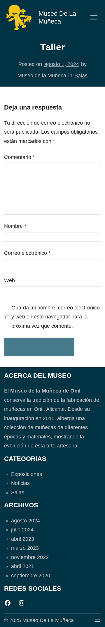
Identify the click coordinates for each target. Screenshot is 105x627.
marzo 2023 (25, 548)
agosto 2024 (25, 521)
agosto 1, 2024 (61, 64)
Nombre (15, 226)
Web (9, 280)
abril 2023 (22, 539)
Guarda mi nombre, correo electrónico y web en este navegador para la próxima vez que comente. (55, 317)
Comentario (19, 157)
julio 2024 (22, 530)
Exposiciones (26, 474)
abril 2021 (22, 566)
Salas (81, 75)
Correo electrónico (27, 253)
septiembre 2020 (30, 575)
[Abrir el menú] (94, 17)
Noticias (20, 483)
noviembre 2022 (30, 557)
